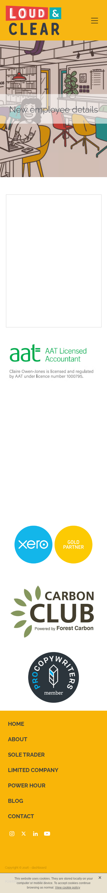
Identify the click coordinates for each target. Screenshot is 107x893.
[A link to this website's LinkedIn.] (35, 833)
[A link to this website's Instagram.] (12, 833)
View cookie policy (67, 887)
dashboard (39, 867)
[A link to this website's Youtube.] (47, 833)
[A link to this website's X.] (23, 833)
